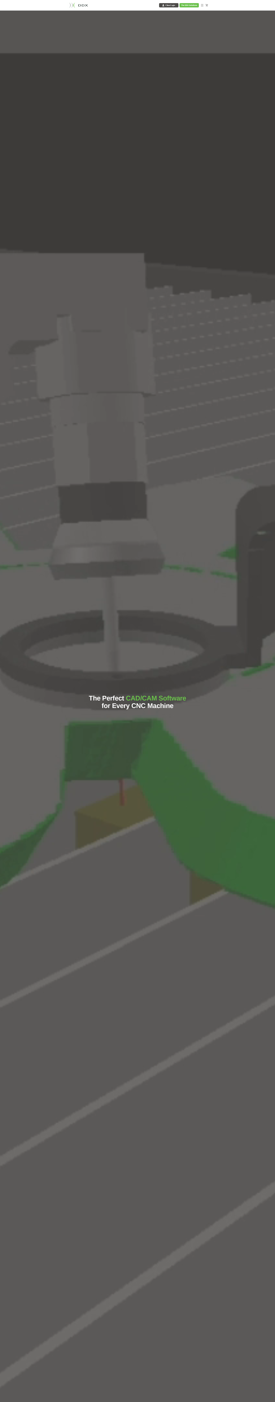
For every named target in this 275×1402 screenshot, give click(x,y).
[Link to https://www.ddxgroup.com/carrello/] (206, 5)
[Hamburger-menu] (202, 5)
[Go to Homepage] (78, 5)
